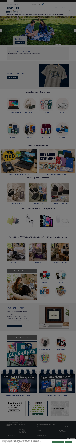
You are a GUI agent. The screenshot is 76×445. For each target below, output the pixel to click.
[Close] (74, 442)
